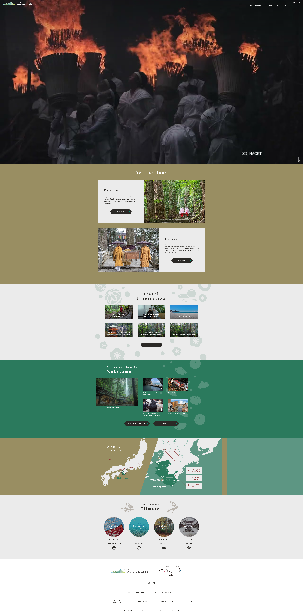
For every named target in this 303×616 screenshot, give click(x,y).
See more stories (165, 423)
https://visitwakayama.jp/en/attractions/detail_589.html (178, 387)
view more (151, 345)
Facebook (149, 584)
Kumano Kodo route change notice (184, 335)
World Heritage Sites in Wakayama (118, 315)
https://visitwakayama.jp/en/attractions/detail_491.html (122, 397)
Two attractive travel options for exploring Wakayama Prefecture (118, 334)
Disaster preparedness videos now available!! (151, 315)
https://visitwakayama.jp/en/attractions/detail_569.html (153, 387)
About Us (162, 602)
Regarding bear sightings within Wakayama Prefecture (151, 334)
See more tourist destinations (136, 423)
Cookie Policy (142, 602)
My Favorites (166, 592)
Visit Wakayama (19, 3)
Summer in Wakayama (184, 316)
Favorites (296, 5)
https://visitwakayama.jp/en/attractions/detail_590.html (153, 407)
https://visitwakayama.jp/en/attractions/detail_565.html (178, 407)
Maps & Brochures (117, 601)
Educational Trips (186, 602)
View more (120, 211)
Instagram (154, 584)
